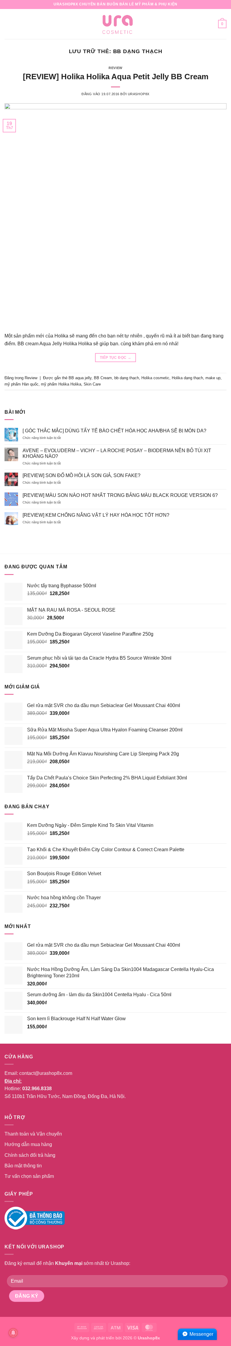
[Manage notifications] (13, 1333)
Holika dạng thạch (187, 378)
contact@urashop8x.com (45, 1073)
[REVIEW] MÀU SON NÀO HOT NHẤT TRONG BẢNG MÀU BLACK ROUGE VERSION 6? (120, 495)
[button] (8, 24)
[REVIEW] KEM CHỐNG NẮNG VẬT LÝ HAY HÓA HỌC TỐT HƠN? (96, 515)
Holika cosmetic (155, 378)
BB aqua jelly (80, 378)
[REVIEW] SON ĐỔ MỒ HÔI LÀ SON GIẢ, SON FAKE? (81, 475)
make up (212, 378)
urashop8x (138, 94)
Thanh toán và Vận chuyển (33, 1133)
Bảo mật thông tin (23, 1165)
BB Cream (103, 378)
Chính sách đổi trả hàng (30, 1155)
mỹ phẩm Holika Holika (61, 384)
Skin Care (92, 384)
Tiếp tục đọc (115, 357)
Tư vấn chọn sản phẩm (29, 1176)
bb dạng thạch (126, 378)
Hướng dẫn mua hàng (28, 1144)
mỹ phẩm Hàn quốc (21, 384)
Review (115, 68)
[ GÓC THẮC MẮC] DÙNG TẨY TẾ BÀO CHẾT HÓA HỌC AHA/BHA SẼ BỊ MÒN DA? (114, 430)
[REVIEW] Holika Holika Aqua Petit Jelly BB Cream (115, 76)
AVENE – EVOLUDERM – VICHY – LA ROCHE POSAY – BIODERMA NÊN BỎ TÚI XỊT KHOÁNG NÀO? (117, 453)
